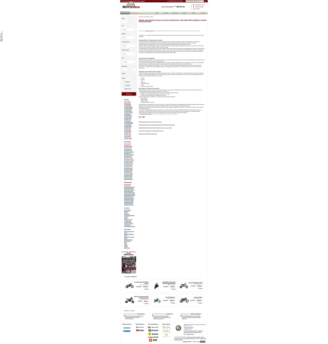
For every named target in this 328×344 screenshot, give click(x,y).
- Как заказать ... (141, 313)
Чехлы (125, 245)
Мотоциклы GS (127, 153)
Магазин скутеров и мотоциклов (194, 337)
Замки (125, 235)
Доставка (184, 12)
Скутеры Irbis (127, 114)
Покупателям (175, 12)
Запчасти (126, 208)
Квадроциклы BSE (128, 191)
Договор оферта (197, 332)
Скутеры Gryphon (128, 107)
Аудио (125, 232)
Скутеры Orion (127, 127)
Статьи (151, 16)
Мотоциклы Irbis (128, 156)
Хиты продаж (127, 103)
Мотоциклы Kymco (128, 158)
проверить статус (200, 4)
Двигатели (126, 211)
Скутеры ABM (127, 104)
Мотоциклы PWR (128, 165)
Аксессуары (127, 229)
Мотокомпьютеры (128, 239)
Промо (125, 243)
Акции (157, 12)
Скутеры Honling (128, 111)
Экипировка (127, 247)
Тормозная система (128, 223)
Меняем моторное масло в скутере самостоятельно (150, 121)
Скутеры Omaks (128, 126)
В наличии (127, 82)
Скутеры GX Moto (128, 108)
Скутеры (143, 1)
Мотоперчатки (127, 241)
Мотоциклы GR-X (128, 150)
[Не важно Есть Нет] (129, 62)
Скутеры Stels (127, 130)
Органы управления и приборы (129, 216)
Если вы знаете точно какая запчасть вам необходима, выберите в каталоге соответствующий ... (134, 317)
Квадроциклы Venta (129, 204)
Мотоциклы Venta (128, 175)
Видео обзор (128, 88)
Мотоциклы (127, 141)
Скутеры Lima (127, 120)
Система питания (128, 219)
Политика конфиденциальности (190, 330)
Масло (125, 238)
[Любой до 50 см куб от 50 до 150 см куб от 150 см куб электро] (129, 37)
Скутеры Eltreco (128, 105)
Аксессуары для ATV (129, 231)
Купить (146, 289)
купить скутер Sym (149, 30)
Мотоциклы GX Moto (129, 154)
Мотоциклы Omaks (128, 161)
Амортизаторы (127, 210)
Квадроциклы (128, 182)
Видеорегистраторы (129, 234)
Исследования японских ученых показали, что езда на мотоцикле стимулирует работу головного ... (191, 317)
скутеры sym (192, 338)
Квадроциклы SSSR (129, 200)
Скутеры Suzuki (128, 131)
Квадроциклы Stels (128, 202)
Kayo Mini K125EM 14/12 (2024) (195, 282)
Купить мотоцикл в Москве (146, 113)
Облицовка (127, 214)
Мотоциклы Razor (128, 168)
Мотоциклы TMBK (128, 173)
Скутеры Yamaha (128, 138)
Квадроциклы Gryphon (129, 193)
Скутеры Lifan (127, 119)
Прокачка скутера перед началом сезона (148, 133)
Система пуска (127, 220)
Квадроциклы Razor (129, 199)
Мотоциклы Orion (128, 162)
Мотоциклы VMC (128, 177)
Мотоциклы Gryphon (129, 151)
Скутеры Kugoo (128, 116)
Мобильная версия (190, 334)
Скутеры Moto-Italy (128, 122)
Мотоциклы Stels (128, 171)
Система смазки (128, 222)
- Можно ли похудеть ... (195, 313)
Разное (125, 218)
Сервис (194, 12)
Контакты (203, 12)
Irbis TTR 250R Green (170, 297)
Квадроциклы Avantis (129, 189)
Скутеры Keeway (128, 115)
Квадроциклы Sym (128, 203)
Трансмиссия (127, 225)
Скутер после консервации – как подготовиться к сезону (151, 130)
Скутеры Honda (127, 109)
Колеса (126, 212)
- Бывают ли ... (169, 313)
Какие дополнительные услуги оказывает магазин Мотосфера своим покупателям (157, 124)
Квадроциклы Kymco (129, 198)
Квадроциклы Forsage (129, 192)
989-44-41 (179, 7)
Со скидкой (127, 85)
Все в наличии (127, 101)
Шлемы (126, 246)
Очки (125, 242)
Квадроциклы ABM (128, 188)
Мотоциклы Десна (128, 179)
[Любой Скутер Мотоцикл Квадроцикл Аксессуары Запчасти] (129, 29)
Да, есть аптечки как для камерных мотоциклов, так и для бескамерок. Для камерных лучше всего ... (161, 317)
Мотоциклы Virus (128, 176)
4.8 (169, 332)
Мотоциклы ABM (128, 146)
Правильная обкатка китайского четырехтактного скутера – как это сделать (155, 127)
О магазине (166, 12)
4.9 (169, 328)
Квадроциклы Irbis (128, 196)
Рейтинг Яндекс (134, 12)
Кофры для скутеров (129, 237)
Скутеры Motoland (128, 123)
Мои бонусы (126, 12)
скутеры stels (185, 338)
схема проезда (199, 6)
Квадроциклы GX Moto (129, 195)
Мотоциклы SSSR (128, 169)
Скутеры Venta (127, 135)
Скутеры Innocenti (128, 112)
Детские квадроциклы (129, 187)
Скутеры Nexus (127, 125)
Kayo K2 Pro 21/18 (198, 297)
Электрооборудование (129, 226)
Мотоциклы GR (127, 149)
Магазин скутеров (144, 16)
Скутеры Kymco (128, 118)
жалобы (197, 8)
